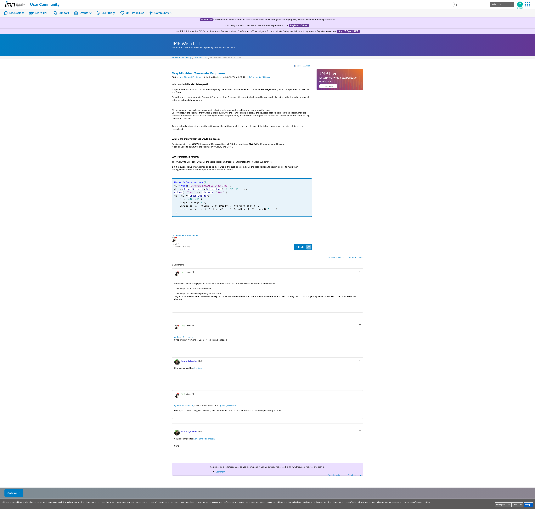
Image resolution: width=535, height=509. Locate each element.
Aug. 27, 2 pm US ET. (348, 31)
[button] (308, 247)
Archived (197, 368)
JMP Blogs (108, 13)
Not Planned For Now (190, 77)
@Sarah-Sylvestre (183, 337)
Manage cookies (503, 504)
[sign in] (520, 4)
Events (84, 13)
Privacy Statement (122, 502)
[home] (14, 4)
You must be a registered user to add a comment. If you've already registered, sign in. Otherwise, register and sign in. (267, 467)
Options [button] (12, 493)
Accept (528, 504)
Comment (220, 471)
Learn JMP (41, 13)
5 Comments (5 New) (259, 77)
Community (161, 13)
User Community (45, 4)
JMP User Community (181, 57)
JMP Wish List (135, 13)
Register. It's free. (299, 25)
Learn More (328, 86)
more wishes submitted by (185, 241)
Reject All (518, 504)
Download (206, 19)
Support (64, 13)
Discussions (16, 13)
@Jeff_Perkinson (228, 405)
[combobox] (471, 4)
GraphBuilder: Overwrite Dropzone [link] (225, 57)
